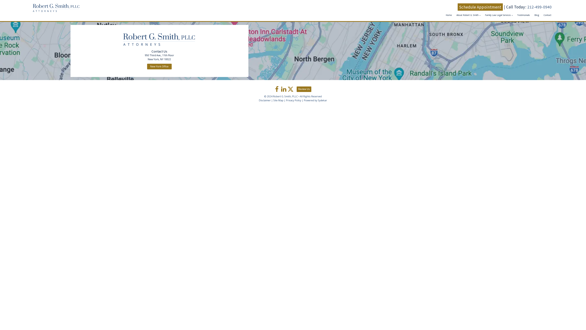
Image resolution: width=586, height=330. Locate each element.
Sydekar (322, 100)
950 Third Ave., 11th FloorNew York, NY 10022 (159, 57)
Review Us (304, 89)
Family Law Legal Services (498, 15)
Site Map (278, 100)
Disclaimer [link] (265, 100)
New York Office (159, 66)
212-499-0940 (539, 6)
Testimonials (523, 15)
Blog (536, 15)
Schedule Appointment (480, 7)
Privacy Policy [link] (293, 100)
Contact (547, 15)
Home (449, 15)
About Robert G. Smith (467, 15)
